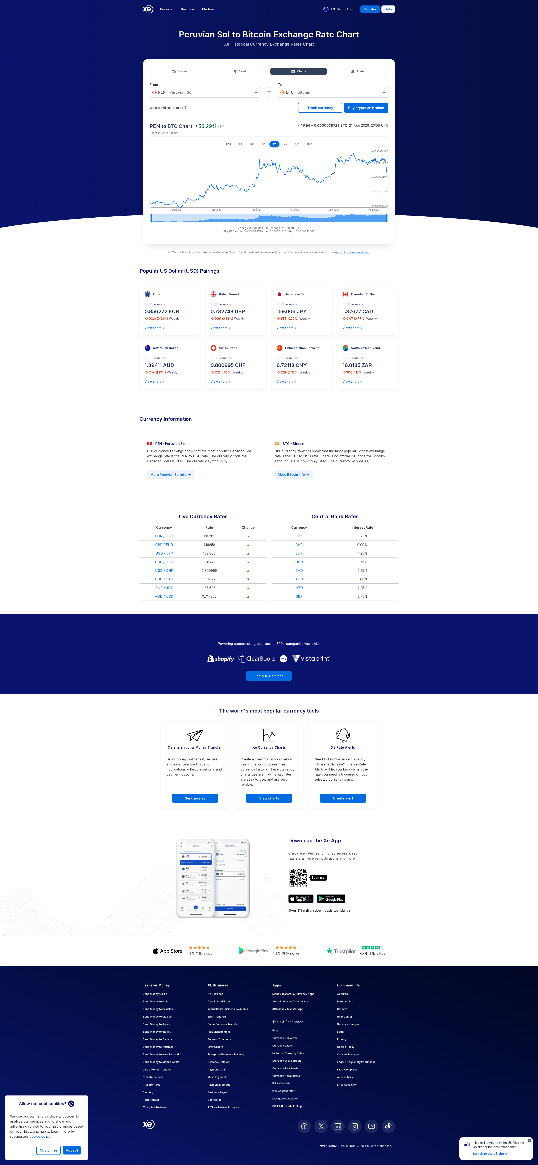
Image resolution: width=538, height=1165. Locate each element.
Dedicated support (349, 1024)
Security (148, 1092)
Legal (340, 1031)
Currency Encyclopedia (286, 1060)
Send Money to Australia (158, 1046)
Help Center (344, 1016)
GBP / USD (164, 562)
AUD (299, 579)
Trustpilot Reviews (154, 1107)
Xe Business (215, 993)
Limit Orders (215, 1046)
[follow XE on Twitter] (321, 1126)
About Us (343, 993)
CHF (299, 545)
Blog (275, 1030)
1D (240, 144)
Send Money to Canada (157, 1039)
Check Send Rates (219, 1001)
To (280, 85)
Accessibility (345, 1077)
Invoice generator (283, 1091)
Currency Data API (219, 1062)
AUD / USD (164, 596)
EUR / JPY (164, 588)
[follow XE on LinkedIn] (338, 1126)
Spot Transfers (217, 1016)
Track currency (320, 108)
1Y (274, 144)
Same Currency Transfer (223, 1024)
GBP (299, 596)
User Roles (215, 1099)
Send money (195, 798)
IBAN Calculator (282, 1083)
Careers (342, 1009)
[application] (269, 185)
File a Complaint (347, 1069)
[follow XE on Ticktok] (388, 1126)
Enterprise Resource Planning (226, 1054)
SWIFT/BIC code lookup (287, 1106)
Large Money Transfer (157, 1069)
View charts (269, 798)
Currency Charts (282, 1045)
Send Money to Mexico (157, 1016)
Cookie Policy (345, 1046)
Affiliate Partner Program (223, 1107)
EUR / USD (164, 536)
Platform (208, 9)
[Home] (148, 9)
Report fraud (151, 1099)
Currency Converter (284, 1038)
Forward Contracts (219, 1039)
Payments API (216, 1069)
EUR (299, 553)
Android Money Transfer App (290, 1001)
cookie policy (40, 1136)
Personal (166, 9)
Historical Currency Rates (288, 1053)
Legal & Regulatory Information (356, 1062)
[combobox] (205, 92)
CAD (299, 570)
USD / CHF (164, 570)
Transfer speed (153, 1077)
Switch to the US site (488, 1153)
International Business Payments (228, 1009)
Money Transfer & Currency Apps (293, 993)
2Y (286, 144)
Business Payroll (218, 1092)
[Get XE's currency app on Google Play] (331, 898)
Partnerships (345, 1001)
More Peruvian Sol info (168, 474)
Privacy (341, 1039)
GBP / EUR (164, 545)
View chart (153, 328)
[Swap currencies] (269, 92)
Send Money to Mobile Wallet (161, 1062)
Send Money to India (155, 1001)
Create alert (343, 798)
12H (228, 144)
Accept (72, 1150)
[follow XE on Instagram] (354, 1126)
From (154, 85)
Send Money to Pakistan (158, 1009)
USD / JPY (164, 553)
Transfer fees (151, 1084)
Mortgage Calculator (285, 1098)
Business (188, 9)
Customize (48, 1150)
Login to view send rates (354, 252)
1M (263, 144)
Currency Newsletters (286, 1075)
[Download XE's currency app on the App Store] (301, 898)
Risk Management (219, 1031)
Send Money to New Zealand (161, 1054)
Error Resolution (347, 1084)
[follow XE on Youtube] (371, 1126)
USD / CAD (164, 579)
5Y (297, 144)
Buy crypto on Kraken (366, 108)
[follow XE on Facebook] (304, 1126)
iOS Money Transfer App (287, 1009)
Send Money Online (155, 993)
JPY (299, 536)
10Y (309, 144)
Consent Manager (348, 1054)
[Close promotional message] (529, 1140)
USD (299, 562)
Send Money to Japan (156, 1024)
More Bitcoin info (291, 474)
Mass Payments (217, 1077)
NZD (299, 588)
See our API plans (269, 676)
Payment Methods (219, 1084)
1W (251, 144)
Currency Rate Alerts (285, 1068)
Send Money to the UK (157, 1031)
